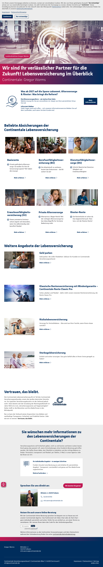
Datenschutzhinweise (18, 12)
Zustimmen (7, 16)
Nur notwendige (21, 16)
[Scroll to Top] (93, 277)
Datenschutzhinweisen (24, 9)
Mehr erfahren (19, 178)
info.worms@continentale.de (53, 501)
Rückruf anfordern (39, 473)
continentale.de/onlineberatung (64, 534)
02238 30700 (47, 497)
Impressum (6, 12)
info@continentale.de (12, 563)
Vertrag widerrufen (95, 562)
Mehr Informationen (90, 101)
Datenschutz (56, 7)
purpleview (33, 528)
